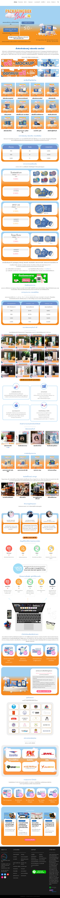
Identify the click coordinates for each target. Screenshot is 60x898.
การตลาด (34, 820)
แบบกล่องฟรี (37, 2)
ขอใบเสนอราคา (33, 856)
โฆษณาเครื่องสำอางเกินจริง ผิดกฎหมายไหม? (36, 824)
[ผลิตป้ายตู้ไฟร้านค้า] (52, 125)
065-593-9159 (4, 871)
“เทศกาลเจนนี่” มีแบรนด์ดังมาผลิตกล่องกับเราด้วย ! (9, 824)
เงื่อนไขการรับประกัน (34, 860)
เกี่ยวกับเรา (41, 856)
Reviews (30, 2)
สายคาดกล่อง (15, 878)
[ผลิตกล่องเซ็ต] (52, 91)
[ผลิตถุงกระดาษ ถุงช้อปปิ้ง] (22, 125)
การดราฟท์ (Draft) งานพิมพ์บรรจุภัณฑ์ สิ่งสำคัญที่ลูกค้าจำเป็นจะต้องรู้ (23, 826)
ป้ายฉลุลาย (23, 868)
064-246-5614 (5, 870)
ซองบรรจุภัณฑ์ (23, 871)
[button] (8, 341)
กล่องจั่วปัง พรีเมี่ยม (16, 866)
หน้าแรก (15, 2)
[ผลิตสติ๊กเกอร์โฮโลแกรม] (37, 108)
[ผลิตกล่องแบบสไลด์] (37, 91)
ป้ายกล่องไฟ (15, 868)
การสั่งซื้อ (43, 2)
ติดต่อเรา (53, 2)
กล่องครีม (15, 857)
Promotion (20, 2)
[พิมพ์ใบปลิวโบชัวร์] (52, 108)
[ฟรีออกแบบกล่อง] (30, 73)
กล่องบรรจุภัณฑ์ (16, 854)
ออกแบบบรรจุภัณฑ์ (24, 857)
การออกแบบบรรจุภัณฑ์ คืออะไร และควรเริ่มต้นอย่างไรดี (49, 825)
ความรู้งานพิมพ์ (22, 820)
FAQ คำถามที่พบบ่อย (35, 863)
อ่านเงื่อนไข (47, 269)
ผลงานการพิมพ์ (42, 860)
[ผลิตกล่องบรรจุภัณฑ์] (8, 91)
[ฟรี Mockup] (30, 63)
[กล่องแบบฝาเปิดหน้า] (23, 91)
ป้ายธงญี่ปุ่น (15, 871)
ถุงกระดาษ (15, 873)
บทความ (48, 2)
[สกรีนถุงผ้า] (37, 125)
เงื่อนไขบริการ (33, 858)
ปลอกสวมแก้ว (23, 875)
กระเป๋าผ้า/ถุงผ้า (24, 866)
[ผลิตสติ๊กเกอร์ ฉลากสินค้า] (22, 108)
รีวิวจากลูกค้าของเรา (42, 858)
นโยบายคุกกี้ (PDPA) (34, 861)
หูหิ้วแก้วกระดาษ (16, 875)
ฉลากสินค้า (15, 859)
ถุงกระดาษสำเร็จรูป (24, 873)
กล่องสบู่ (22, 854)
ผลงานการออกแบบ (42, 861)
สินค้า (25, 2)
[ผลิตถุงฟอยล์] (7, 108)
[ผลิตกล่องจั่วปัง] (7, 125)
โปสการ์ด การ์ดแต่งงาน (23, 863)
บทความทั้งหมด (8, 820)
